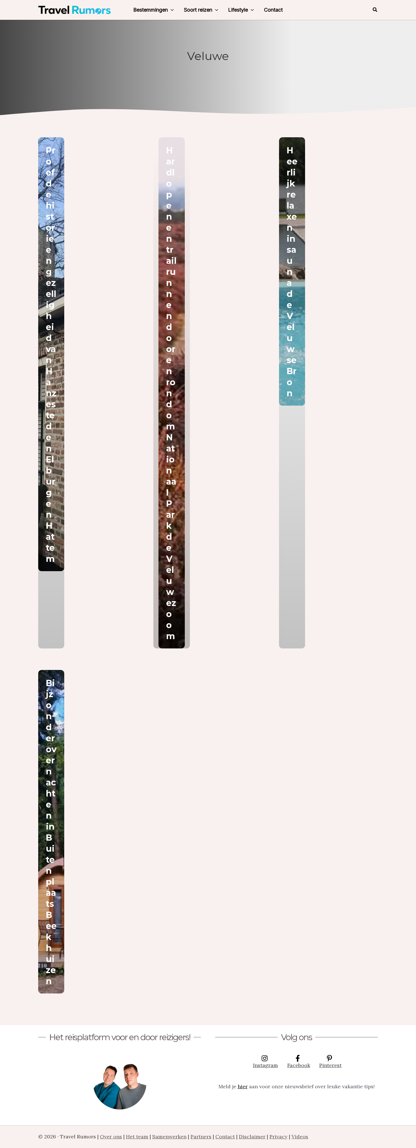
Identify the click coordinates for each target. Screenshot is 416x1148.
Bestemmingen (150, 10)
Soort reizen (198, 10)
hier (243, 1086)
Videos (299, 1136)
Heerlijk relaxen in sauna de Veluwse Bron (292, 272)
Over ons (111, 1136)
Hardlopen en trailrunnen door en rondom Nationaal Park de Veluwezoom (171, 393)
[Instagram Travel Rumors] (119, 1082)
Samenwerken (169, 1136)
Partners (200, 1136)
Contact (273, 10)
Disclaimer (252, 1136)
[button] (171, 10)
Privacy (278, 1136)
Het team (137, 1136)
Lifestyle (238, 10)
